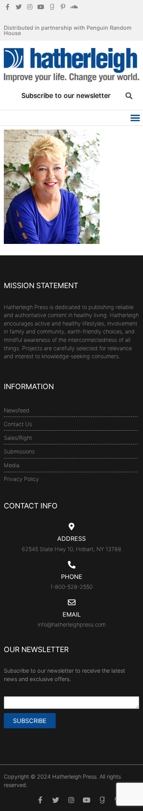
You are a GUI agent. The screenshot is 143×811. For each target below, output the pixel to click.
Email (72, 614)
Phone (71, 576)
